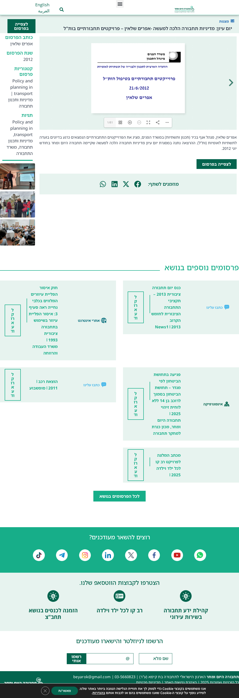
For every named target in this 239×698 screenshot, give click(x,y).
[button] (120, 4)
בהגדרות (98, 693)
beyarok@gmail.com (92, 676)
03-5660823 (125, 676)
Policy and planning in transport (21, 87)
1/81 (110, 122)
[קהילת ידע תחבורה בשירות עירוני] (186, 596)
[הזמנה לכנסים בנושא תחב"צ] (53, 596)
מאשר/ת (64, 690)
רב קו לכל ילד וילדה (120, 610)
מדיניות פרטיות (148, 682)
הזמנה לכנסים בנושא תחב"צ (53, 614)
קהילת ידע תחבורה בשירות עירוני (186, 614)
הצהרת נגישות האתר (180, 682)
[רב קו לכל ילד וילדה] (119, 596)
